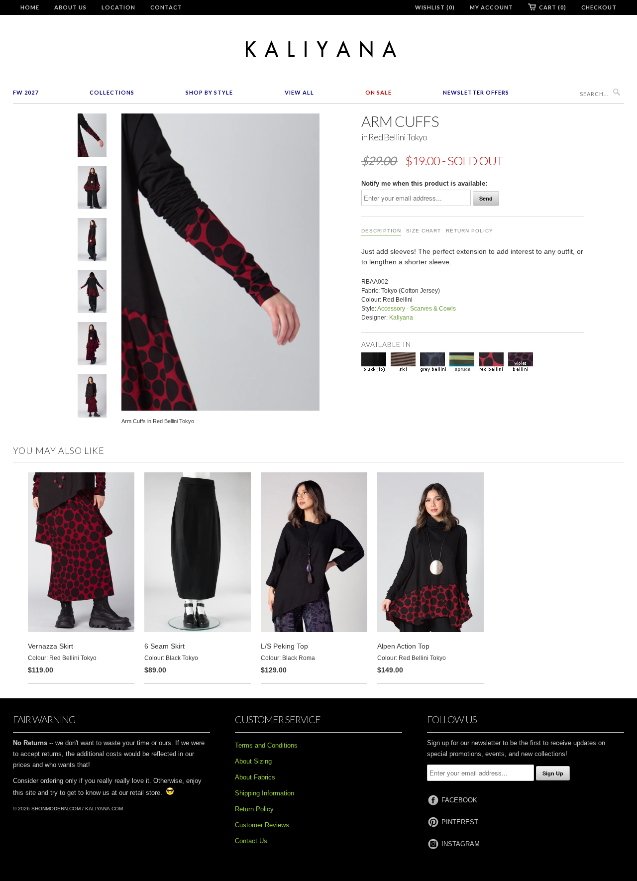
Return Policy (469, 230)
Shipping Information (264, 793)
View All (299, 92)
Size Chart (423, 230)
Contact (166, 7)
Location (118, 7)
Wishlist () (435, 7)
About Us (70, 7)
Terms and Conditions (266, 745)
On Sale (378, 92)
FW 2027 (25, 92)
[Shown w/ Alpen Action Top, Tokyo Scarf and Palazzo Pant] (92, 189)
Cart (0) (552, 7)
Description (381, 230)
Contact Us (251, 841)
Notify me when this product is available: (424, 183)
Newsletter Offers (476, 92)
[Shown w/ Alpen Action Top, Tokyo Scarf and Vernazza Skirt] (92, 345)
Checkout (599, 7)
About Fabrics (255, 777)
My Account (491, 7)
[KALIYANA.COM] (318, 49)
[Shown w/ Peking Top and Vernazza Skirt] (92, 398)
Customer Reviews (262, 825)
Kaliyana (401, 317)
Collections (112, 92)
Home (29, 7)
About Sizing (253, 761)
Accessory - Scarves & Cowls (416, 308)
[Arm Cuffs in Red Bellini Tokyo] (92, 137)
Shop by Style (209, 92)
